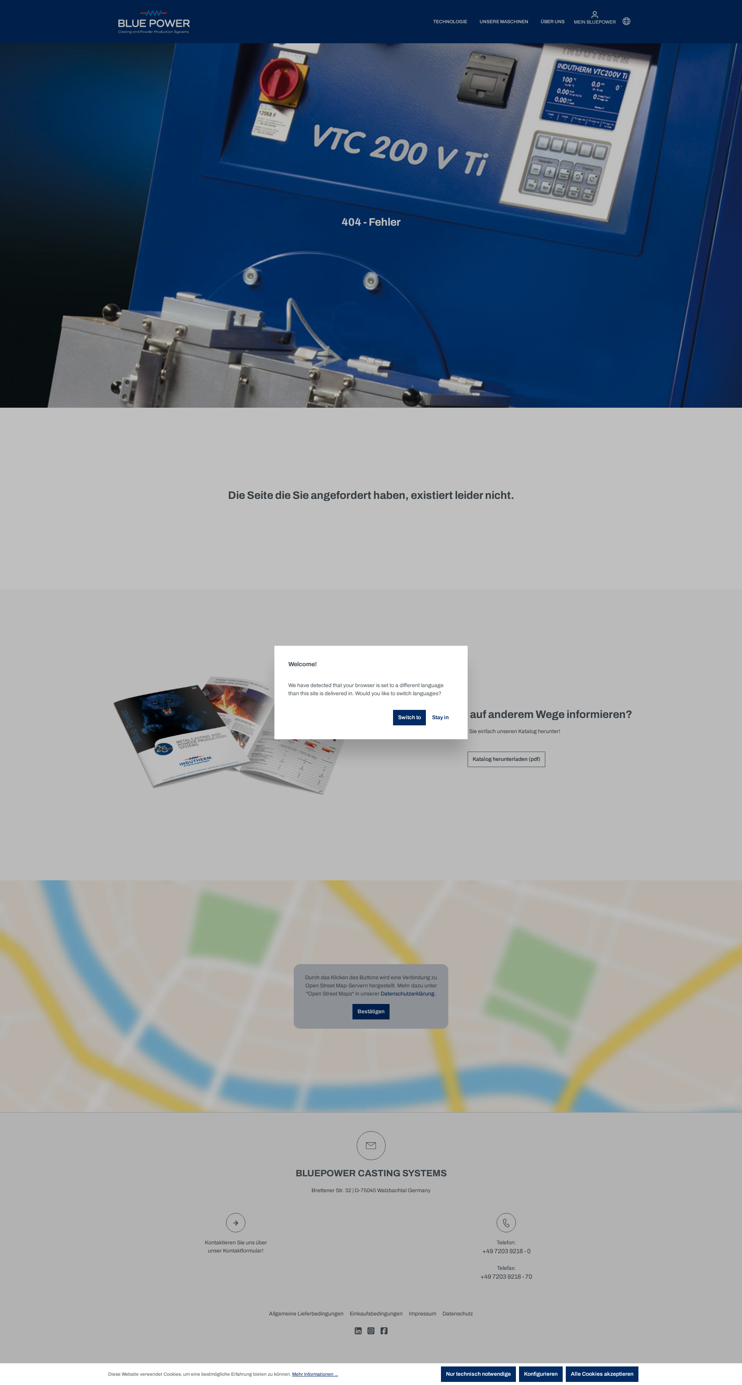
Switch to (409, 717)
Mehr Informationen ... (315, 1374)
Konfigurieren (541, 1374)
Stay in (440, 717)
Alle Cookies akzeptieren (602, 1374)
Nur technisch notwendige (478, 1374)
